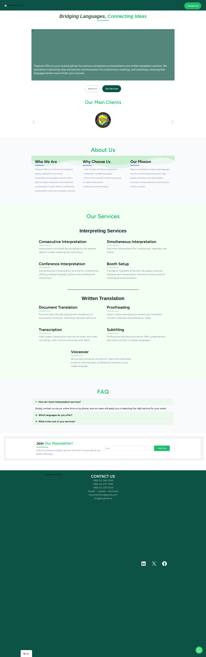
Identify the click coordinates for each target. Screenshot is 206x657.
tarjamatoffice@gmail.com (103, 494)
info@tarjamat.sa (103, 498)
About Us (92, 88)
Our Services (111, 88)
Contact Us (192, 6)
